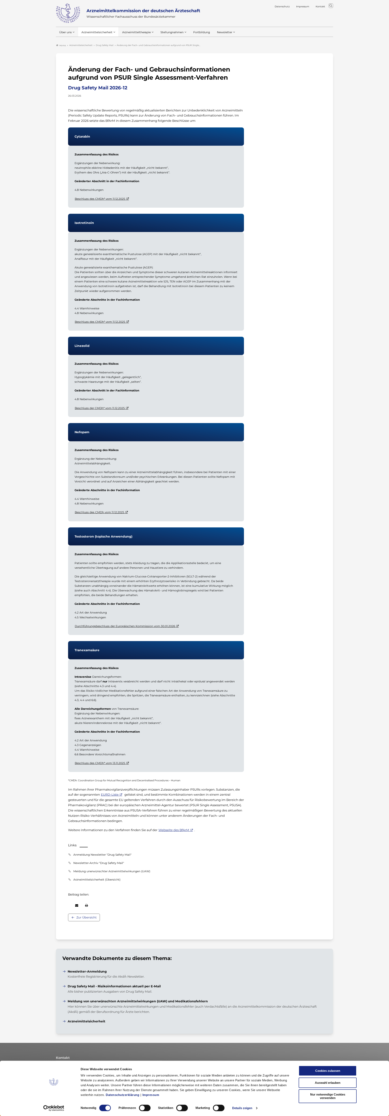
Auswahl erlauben (327, 1082)
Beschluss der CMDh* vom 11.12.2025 (100, 408)
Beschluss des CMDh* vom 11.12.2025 (100, 198)
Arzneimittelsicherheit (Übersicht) (96, 879)
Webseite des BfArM (173, 830)
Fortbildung (201, 32)
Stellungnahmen (172, 32)
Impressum (150, 1095)
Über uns (65, 32)
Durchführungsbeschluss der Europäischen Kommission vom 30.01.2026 (125, 626)
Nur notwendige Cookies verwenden (327, 1096)
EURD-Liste (110, 794)
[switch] (145, 1108)
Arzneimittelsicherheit (96, 32)
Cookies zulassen (327, 1070)
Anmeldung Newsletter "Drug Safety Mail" (102, 854)
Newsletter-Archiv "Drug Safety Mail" (98, 863)
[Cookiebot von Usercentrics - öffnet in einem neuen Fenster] (54, 1108)
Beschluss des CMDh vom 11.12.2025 (99, 512)
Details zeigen (242, 1108)
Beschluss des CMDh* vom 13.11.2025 (100, 763)
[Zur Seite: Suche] (331, 6)
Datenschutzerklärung (122, 1095)
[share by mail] (76, 905)
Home (62, 45)
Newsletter (224, 32)
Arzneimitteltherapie (136, 32)
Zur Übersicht (86, 917)
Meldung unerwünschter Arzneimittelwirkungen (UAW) (111, 871)
